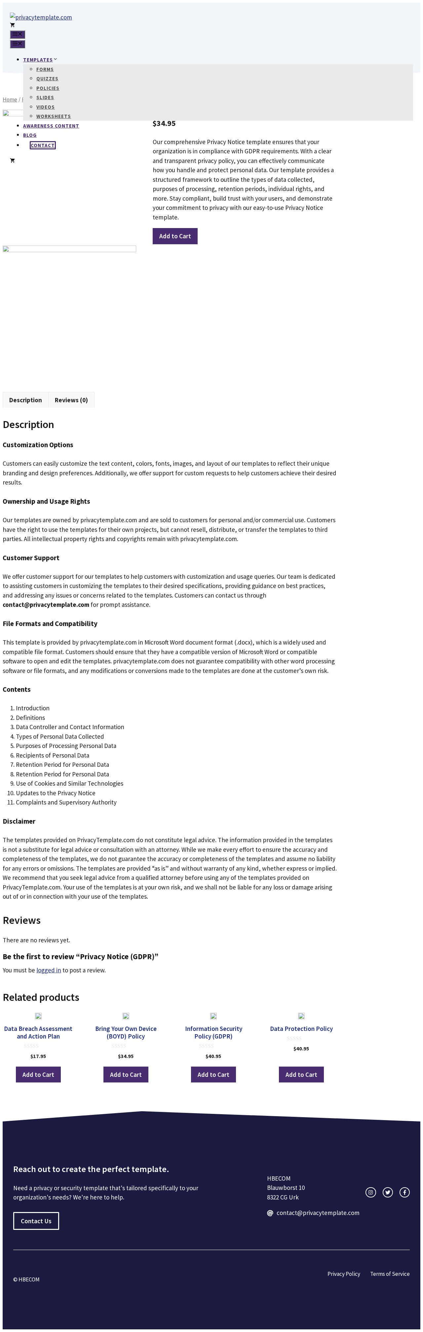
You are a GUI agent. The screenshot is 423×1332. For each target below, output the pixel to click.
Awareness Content (51, 126)
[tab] (26, 400)
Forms (45, 69)
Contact (43, 145)
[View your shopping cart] (12, 25)
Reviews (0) (71, 400)
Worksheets (53, 116)
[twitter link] (388, 1192)
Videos (45, 107)
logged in (48, 970)
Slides (45, 97)
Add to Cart (175, 236)
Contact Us (36, 1221)
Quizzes (47, 78)
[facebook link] (405, 1192)
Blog (30, 135)
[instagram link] (370, 1192)
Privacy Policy (343, 1273)
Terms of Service (390, 1273)
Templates (38, 60)
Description (25, 400)
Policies (47, 88)
